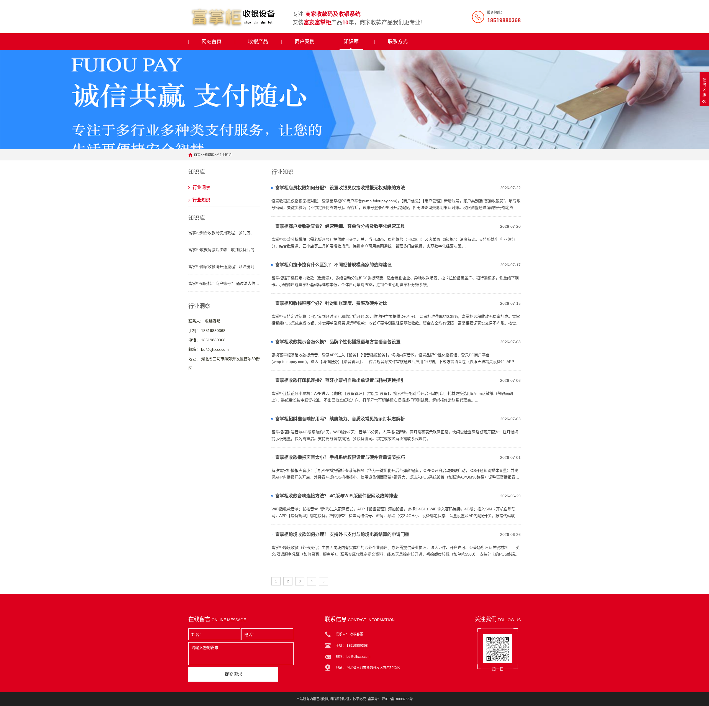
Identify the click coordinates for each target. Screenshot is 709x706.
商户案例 (305, 41)
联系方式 (398, 41)
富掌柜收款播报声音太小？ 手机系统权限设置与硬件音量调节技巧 (340, 457)
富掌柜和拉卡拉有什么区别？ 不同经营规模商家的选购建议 (333, 264)
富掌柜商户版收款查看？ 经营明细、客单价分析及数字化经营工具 (340, 226)
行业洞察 (201, 187)
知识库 (351, 41)
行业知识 (225, 155)
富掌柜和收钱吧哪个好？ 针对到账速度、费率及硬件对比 (331, 303)
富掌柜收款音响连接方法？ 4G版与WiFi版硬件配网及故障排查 (336, 495)
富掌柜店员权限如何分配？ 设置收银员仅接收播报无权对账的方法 (340, 187)
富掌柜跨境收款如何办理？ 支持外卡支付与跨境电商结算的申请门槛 (342, 534)
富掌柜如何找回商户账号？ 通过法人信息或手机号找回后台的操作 (224, 283)
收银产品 (258, 41)
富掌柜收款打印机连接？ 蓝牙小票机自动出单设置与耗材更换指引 (340, 380)
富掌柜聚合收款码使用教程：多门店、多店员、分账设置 (224, 233)
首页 (197, 155)
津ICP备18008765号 (397, 699)
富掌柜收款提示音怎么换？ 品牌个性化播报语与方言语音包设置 (337, 341)
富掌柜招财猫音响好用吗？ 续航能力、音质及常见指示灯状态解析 (340, 418)
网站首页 (212, 41)
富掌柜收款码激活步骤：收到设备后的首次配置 (224, 249)
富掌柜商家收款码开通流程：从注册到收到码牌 (224, 266)
